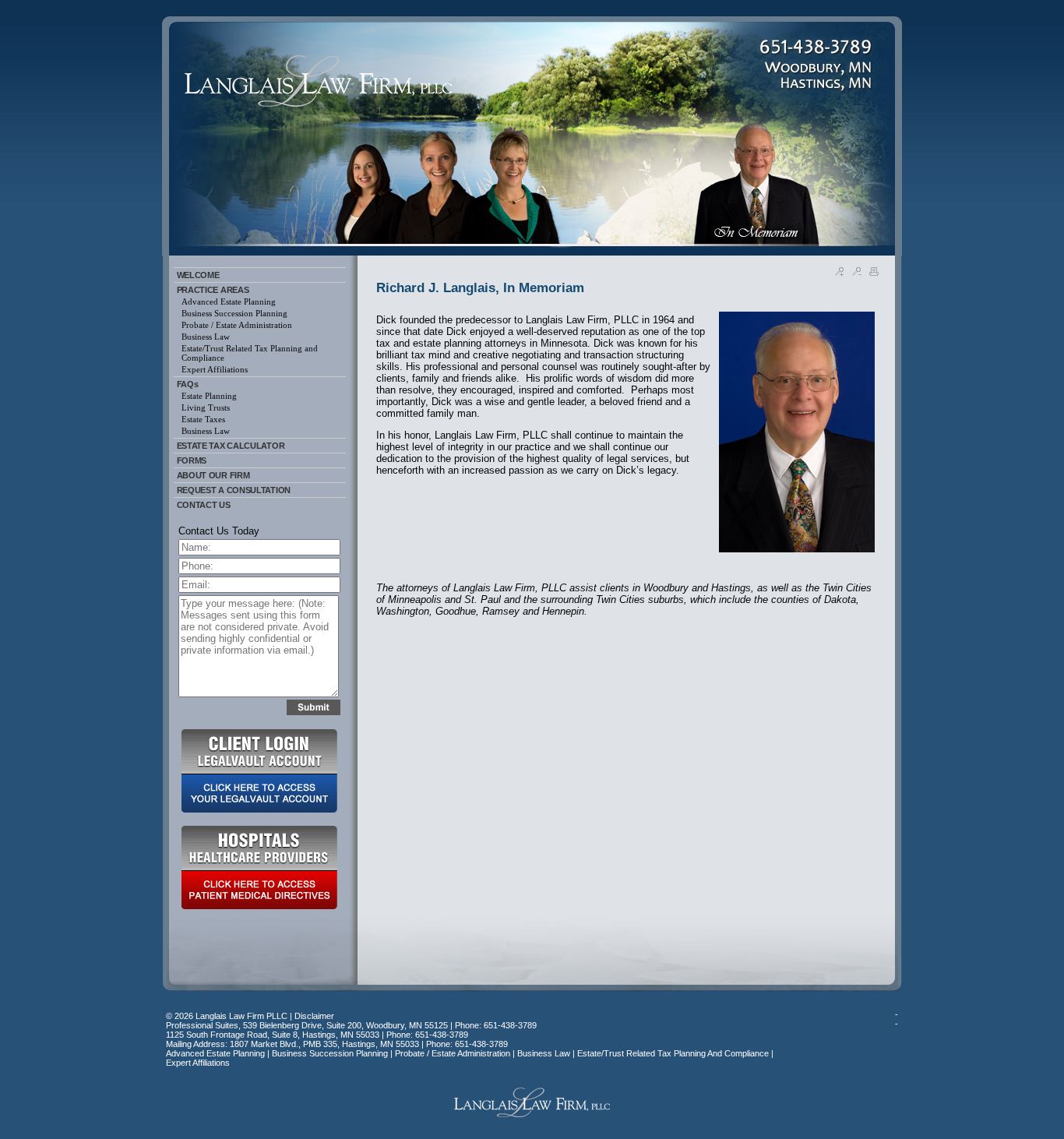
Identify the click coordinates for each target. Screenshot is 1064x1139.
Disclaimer (314, 1016)
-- (896, 1019)
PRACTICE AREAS (213, 289)
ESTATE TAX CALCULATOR (231, 445)
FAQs (188, 384)
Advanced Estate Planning (228, 301)
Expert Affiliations (214, 369)
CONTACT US (204, 505)
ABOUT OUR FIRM (213, 475)
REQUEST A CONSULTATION (234, 490)
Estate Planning (209, 395)
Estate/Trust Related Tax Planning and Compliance (249, 353)
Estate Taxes (203, 419)
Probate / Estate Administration (236, 325)
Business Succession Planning (234, 313)
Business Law (205, 336)
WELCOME (198, 275)
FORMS (192, 460)
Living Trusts (205, 407)
